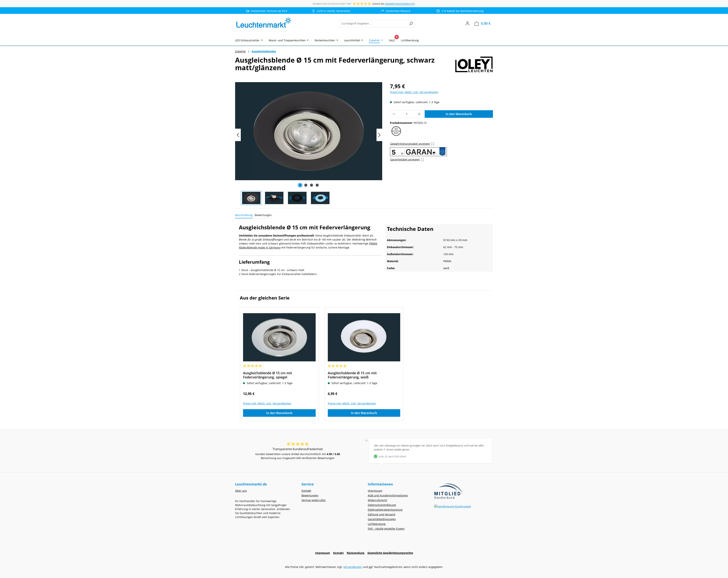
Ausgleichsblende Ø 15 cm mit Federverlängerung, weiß (352, 375)
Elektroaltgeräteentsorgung (385, 509)
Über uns (241, 490)
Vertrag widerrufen (313, 500)
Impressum (375, 490)
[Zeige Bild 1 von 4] (300, 185)
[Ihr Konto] (467, 23)
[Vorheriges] (238, 135)
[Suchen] (410, 23)
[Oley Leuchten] (474, 65)
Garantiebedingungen (382, 519)
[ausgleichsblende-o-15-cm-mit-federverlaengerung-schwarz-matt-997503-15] (308, 131)
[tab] (244, 215)
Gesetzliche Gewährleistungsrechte (390, 553)
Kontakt (306, 490)
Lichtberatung (377, 524)
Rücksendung (355, 553)
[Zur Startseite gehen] (263, 22)
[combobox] (373, 23)
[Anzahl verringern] (394, 114)
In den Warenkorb (459, 114)
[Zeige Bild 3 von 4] (311, 185)
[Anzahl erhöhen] (419, 114)
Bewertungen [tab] (263, 215)
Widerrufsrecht (377, 500)
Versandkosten (352, 567)
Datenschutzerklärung (382, 505)
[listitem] (332, 11)
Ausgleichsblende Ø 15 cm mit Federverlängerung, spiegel (267, 375)
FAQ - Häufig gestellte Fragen (386, 528)
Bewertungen (309, 495)
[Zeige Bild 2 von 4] (305, 185)
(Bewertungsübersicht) (400, 4)
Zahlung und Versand (381, 514)
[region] (308, 143)
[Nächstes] (379, 135)
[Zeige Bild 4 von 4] (317, 185)
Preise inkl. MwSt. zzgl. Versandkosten (414, 92)
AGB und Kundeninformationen (388, 495)
